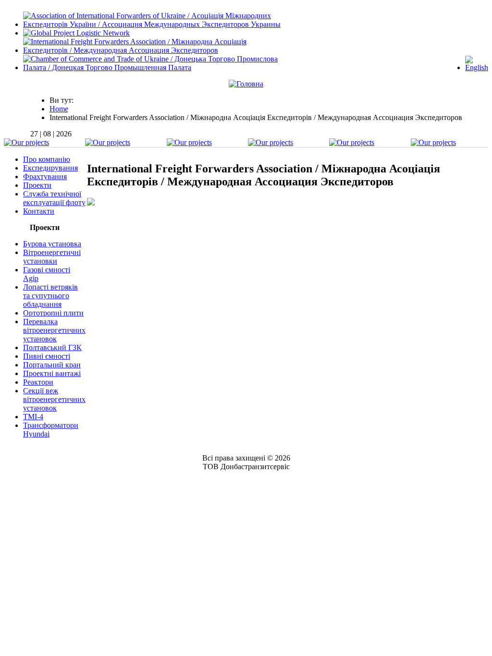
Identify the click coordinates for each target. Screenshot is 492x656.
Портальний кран (52, 365)
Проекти (37, 185)
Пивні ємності (46, 356)
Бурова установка (52, 244)
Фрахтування (45, 176)
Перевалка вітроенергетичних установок (54, 330)
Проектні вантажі (52, 373)
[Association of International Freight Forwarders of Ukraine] (158, 24)
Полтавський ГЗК (52, 347)
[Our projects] (26, 142)
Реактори (38, 382)
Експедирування (50, 168)
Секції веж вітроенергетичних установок (54, 399)
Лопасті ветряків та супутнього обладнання (50, 295)
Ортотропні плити (53, 313)
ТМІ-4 (33, 417)
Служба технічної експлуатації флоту (54, 198)
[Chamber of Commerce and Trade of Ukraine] (158, 67)
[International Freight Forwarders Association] (158, 50)
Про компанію (46, 159)
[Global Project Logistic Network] (76, 33)
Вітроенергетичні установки (52, 256)
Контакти (38, 211)
